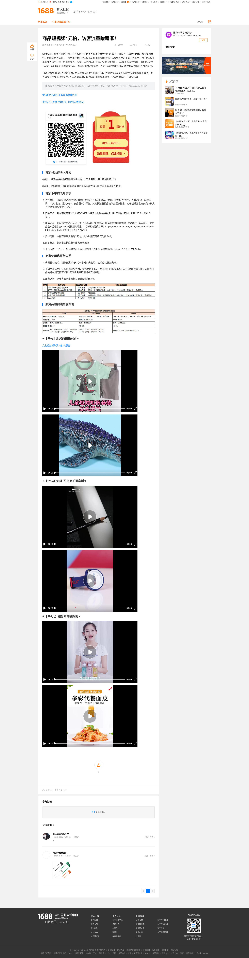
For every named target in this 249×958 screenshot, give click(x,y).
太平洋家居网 (162, 924)
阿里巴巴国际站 (60, 953)
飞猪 (114, 953)
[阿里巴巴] (46, 10)
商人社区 (62, 9)
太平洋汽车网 (162, 920)
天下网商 (160, 928)
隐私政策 (165, 950)
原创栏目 (94, 928)
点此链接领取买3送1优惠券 (56, 345)
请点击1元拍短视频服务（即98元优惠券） (63, 102)
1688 (70, 953)
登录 (94, 812)
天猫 (95, 953)
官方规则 (94, 920)
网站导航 (174, 950)
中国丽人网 (140, 928)
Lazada (205, 953)
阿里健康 (189, 953)
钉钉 (182, 953)
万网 (163, 953)
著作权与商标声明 (133, 950)
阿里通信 (155, 953)
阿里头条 (42, 21)
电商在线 (115, 928)
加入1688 (94, 932)
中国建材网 (140, 924)
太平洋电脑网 (162, 932)
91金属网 (139, 920)
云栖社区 (115, 924)
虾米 (129, 953)
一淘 (108, 953)
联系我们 (111, 950)
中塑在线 (139, 932)
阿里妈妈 (121, 953)
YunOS (147, 953)
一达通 (198, 953)
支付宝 (175, 953)
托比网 (138, 936)
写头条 (200, 22)
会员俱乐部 (116, 936)
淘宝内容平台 (117, 920)
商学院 (115, 932)
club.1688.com (62, 13)
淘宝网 (88, 953)
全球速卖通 (78, 953)
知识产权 (120, 950)
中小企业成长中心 (61, 21)
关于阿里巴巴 (100, 950)
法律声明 (146, 950)
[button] (90, 381)
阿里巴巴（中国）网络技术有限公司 (187, 36)
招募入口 (94, 924)
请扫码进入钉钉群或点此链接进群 (59, 94)
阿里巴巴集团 (46, 953)
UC (169, 953)
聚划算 (101, 953)
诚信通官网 (95, 936)
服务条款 (155, 950)
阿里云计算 (138, 953)
